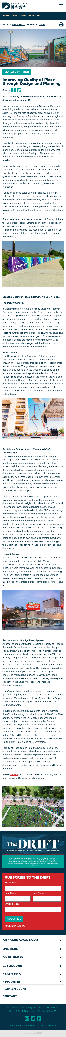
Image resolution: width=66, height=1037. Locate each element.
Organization (12, 904)
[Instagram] (27, 1019)
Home (6, 15)
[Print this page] (61, 24)
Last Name (38, 893)
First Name (10, 893)
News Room (35, 15)
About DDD (19, 15)
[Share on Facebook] (13, 90)
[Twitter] (33, 1019)
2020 (42, 24)
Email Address (13, 882)
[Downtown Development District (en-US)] (16, 5)
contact (14, 774)
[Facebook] (39, 1019)
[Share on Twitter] (19, 90)
